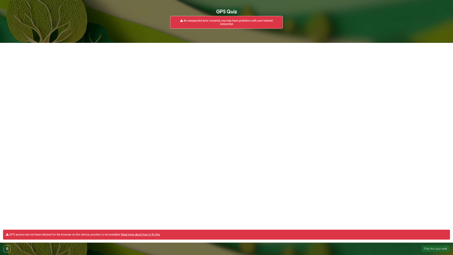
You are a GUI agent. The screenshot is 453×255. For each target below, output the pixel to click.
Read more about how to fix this (140, 234)
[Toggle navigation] (7, 248)
